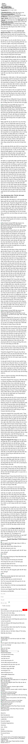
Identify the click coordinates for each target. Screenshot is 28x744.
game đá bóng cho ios (7, 672)
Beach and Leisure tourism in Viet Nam (11, 701)
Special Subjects (5, 637)
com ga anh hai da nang (7, 654)
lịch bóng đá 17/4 (5, 670)
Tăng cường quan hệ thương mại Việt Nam (12, 559)
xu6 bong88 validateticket (7, 674)
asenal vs (3, 676)
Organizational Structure (7, 717)
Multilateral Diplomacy (7, 731)
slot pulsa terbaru (5, 656)
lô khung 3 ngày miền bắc (7, 668)
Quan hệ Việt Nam (5, 648)
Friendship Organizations (7, 723)
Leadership (3, 719)
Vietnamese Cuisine (6, 704)
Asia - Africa (4, 727)
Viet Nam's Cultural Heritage (8, 693)
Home (3, 3)
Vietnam (4, 5)
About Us (3, 713)
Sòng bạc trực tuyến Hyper (8, 666)
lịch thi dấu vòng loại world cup (9, 662)
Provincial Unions (5, 733)
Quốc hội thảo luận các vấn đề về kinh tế (11, 579)
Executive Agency (5, 721)
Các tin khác (4, 609)
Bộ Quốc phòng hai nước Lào (8, 548)
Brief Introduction (5, 715)
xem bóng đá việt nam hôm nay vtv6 (10, 664)
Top (2, 735)
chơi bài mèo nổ (5, 658)
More (11, 678)
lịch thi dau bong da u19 (7, 660)
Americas (3, 725)
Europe (2, 729)
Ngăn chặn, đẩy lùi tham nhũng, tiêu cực (11, 546)
